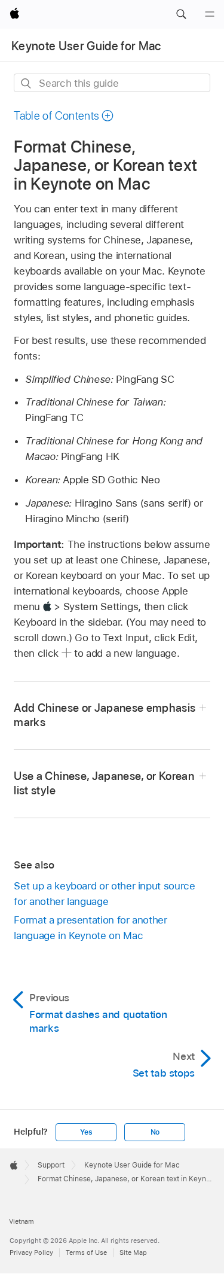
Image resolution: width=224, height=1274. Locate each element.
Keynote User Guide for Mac (86, 46)
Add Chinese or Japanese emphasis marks (104, 715)
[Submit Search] (26, 83)
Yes (86, 1132)
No (155, 1132)
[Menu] (209, 14)
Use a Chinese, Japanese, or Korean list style (104, 783)
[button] (181, 14)
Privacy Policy (31, 1252)
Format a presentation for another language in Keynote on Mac (90, 927)
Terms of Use (86, 1252)
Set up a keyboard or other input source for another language (104, 893)
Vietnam (21, 1221)
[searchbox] (112, 83)
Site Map (133, 1252)
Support (51, 1165)
